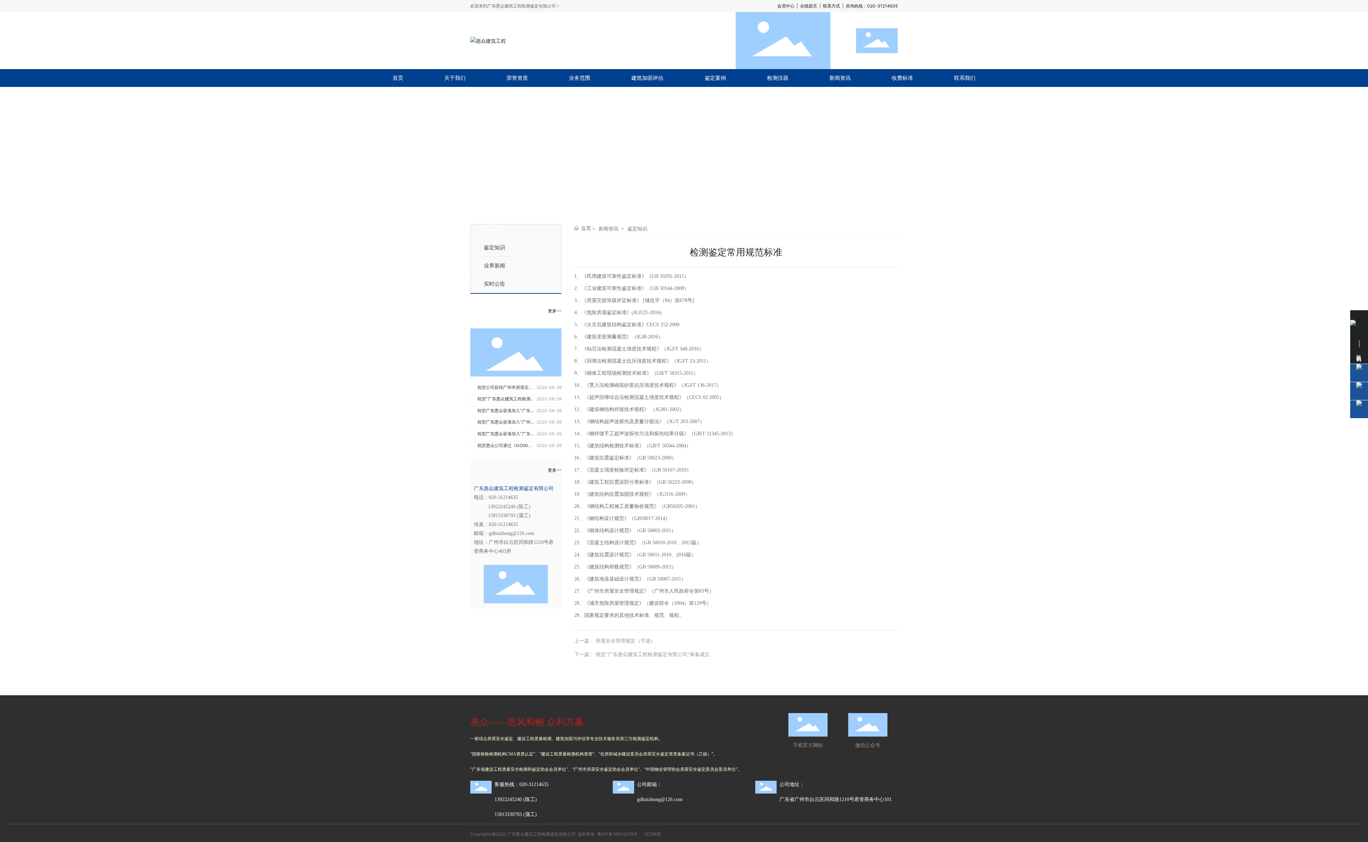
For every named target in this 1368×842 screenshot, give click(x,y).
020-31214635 (882, 6)
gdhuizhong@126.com (511, 533)
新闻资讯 (608, 228)
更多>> (554, 310)
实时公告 (494, 284)
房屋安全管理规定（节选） (626, 641)
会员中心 (785, 6)
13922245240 (501, 506)
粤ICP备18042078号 (617, 834)
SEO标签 (652, 834)
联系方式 (831, 6)
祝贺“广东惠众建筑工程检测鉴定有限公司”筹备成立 (653, 654)
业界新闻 (494, 266)
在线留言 (808, 6)
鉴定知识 (494, 247)
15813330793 (501, 515)
